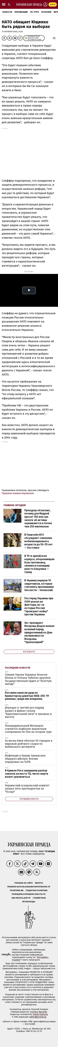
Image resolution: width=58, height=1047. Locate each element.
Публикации (21, 12)
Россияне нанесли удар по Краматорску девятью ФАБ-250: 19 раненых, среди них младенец (27, 695)
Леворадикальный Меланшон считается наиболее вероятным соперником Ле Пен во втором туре (28, 728)
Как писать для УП (21, 898)
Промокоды (28, 901)
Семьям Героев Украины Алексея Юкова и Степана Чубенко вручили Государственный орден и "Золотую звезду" (28, 679)
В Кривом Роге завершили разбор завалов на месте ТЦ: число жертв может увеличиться (26, 773)
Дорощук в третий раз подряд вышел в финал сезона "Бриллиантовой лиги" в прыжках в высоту (28, 712)
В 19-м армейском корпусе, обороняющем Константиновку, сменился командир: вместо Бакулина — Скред (39, 564)
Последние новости (17, 667)
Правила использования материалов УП (28, 887)
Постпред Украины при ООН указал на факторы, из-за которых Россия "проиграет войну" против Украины (38, 606)
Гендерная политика (36, 890)
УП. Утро (34, 12)
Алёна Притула (40, 1014)
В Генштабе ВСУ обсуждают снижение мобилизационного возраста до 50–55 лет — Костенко (38, 541)
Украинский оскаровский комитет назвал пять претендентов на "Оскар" (27, 788)
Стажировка (39, 898)
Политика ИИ (16, 890)
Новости (7, 12)
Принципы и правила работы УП (29, 894)
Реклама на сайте (23, 883)
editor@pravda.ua (37, 1017)
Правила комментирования (18, 493)
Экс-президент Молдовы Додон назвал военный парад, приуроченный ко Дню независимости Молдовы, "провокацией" (39, 632)
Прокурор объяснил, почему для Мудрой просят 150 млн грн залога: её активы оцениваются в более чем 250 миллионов (38, 518)
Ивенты (39, 883)
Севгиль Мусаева (38, 1012)
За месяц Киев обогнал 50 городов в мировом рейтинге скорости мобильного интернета (28, 743)
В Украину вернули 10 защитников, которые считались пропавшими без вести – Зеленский (39, 585)
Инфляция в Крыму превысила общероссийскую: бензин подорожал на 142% (25, 758)
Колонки (46, 12)
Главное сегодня (15, 505)
